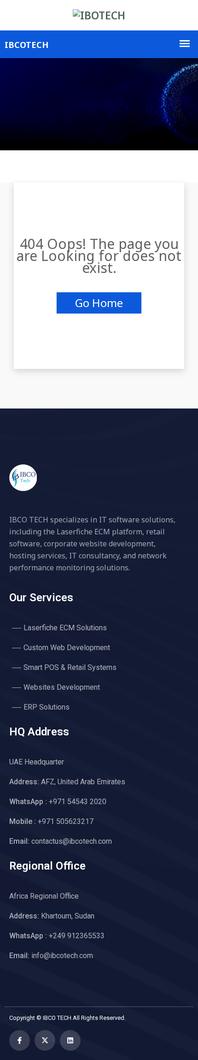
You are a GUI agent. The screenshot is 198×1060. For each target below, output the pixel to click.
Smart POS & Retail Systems (69, 667)
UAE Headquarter (36, 762)
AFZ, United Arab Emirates (67, 781)
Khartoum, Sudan (51, 916)
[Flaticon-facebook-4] (19, 1040)
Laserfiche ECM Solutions (65, 627)
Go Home (99, 302)
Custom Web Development (66, 647)
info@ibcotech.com (51, 955)
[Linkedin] (70, 1040)
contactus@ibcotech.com (60, 841)
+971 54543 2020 (57, 801)
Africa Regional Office (44, 896)
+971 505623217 (51, 821)
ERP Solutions (46, 707)
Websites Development (61, 687)
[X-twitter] (45, 1040)
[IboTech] (99, 15)
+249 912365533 (57, 935)
